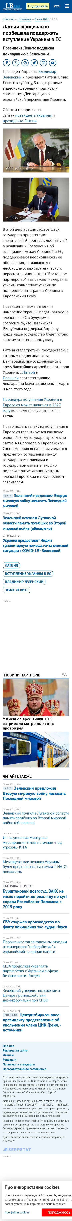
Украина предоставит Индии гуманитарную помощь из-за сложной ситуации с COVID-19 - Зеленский (35, 545)
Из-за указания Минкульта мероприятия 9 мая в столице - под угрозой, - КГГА (32, 842)
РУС (57, 6)
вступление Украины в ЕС (28, 573)
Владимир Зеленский (24, 582)
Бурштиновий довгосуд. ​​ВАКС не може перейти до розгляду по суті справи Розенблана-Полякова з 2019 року (35, 898)
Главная (8, 19)
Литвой (28, 372)
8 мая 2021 (42, 19)
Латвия (11, 565)
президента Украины (33, 115)
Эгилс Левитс (16, 590)
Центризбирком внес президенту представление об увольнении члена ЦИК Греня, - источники (31, 1022)
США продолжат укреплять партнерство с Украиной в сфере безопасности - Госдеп (30, 971)
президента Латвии (20, 120)
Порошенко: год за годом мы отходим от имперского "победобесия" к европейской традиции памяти (35, 946)
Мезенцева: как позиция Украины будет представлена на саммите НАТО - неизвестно (35, 866)
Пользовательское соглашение (24, 1069)
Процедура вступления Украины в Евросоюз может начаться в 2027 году (32, 405)
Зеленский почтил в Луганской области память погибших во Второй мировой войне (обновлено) (34, 523)
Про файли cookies (17, 1212)
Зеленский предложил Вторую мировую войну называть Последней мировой (35, 501)
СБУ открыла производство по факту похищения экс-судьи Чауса (35, 924)
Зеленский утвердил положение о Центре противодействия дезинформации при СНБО (31, 995)
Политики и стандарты (19, 1064)
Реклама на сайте (15, 1050)
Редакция (9, 1059)
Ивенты (8, 1055)
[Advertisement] (36, 631)
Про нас (8, 1046)
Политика (24, 19)
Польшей (11, 377)
